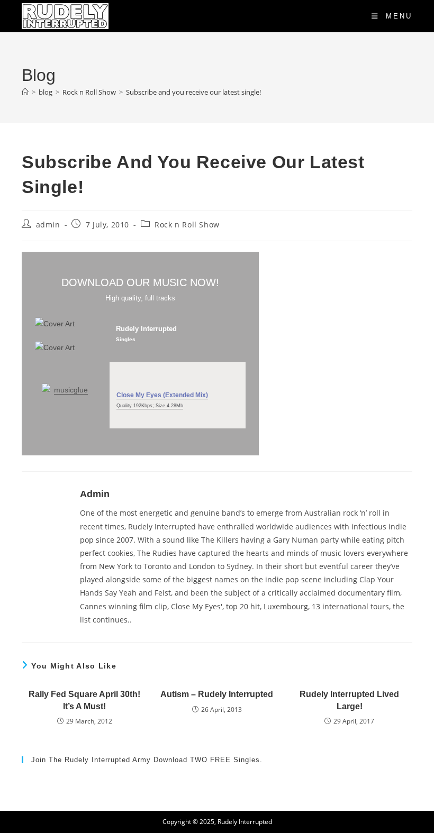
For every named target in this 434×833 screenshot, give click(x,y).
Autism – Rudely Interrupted (216, 694)
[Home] (25, 92)
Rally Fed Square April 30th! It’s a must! (84, 700)
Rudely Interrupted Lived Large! (349, 700)
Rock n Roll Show (187, 224)
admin (48, 224)
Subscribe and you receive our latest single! (193, 92)
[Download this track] (178, 374)
